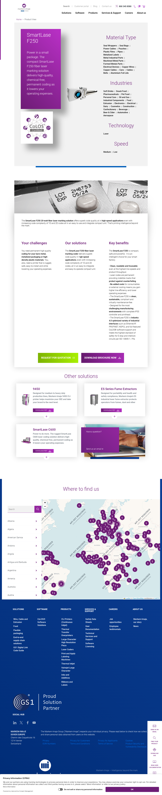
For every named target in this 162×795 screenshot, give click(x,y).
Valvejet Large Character (68, 669)
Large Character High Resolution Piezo (68, 642)
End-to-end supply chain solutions (19, 640)
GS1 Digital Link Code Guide (20, 649)
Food (15, 626)
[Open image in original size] (24, 7)
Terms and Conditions (80, 743)
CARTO (156, 598)
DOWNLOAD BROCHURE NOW (100, 357)
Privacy (46, 740)
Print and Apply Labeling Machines (68, 656)
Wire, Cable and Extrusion (20, 620)
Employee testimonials (115, 627)
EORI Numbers (49, 743)
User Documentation (92, 627)
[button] (45, 503)
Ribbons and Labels (67, 683)
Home (19, 19)
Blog (95, 6)
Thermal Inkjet (68, 663)
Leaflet (127, 598)
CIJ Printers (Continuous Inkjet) (66, 622)
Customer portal (81, 6)
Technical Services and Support (91, 636)
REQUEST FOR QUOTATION (56, 357)
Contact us (107, 6)
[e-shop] (144, 6)
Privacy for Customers (80, 740)
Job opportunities (115, 620)
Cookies (129, 740)
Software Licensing (89, 645)
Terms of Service (105, 743)
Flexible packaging (18, 632)
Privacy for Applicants (107, 740)
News (135, 626)
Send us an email (94, 449)
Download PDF (41, 410)
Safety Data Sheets (90, 620)
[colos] (37, 127)
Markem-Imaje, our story (140, 620)
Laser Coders (67, 649)
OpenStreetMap (138, 598)
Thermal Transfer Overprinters (67, 632)
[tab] (21, 611)
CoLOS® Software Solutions (41, 622)
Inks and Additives (65, 676)
